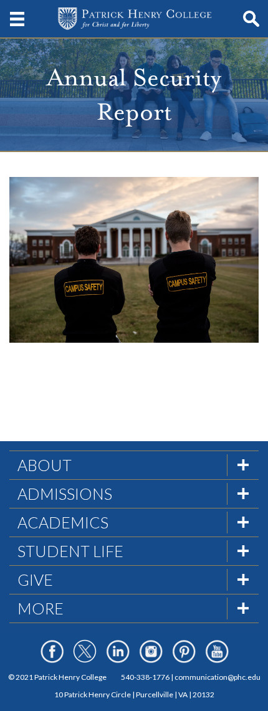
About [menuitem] (44, 465)
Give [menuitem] (35, 579)
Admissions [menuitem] (64, 493)
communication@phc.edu (218, 677)
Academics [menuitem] (62, 522)
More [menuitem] (40, 608)
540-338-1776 (145, 677)
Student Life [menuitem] (70, 551)
